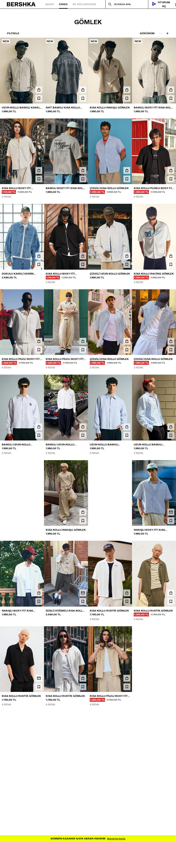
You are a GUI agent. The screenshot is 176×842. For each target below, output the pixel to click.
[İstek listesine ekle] (38, 98)
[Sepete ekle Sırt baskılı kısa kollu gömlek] (82, 89)
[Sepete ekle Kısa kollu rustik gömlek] (126, 592)
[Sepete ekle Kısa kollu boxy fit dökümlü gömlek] (38, 170)
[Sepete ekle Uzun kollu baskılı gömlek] (126, 426)
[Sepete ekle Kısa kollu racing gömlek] (170, 256)
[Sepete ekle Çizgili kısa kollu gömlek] (126, 170)
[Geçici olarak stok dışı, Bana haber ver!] (38, 512)
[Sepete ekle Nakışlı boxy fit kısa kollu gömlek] (126, 512)
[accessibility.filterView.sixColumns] (167, 33)
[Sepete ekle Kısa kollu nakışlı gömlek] (126, 89)
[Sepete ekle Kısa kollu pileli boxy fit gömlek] (38, 341)
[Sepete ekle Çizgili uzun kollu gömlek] (126, 256)
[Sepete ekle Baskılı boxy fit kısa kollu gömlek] (170, 89)
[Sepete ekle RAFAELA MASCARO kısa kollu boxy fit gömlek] (170, 678)
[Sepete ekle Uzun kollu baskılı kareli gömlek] (38, 89)
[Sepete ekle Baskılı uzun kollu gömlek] (38, 426)
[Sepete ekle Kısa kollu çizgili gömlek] (82, 763)
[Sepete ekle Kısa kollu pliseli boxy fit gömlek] (170, 170)
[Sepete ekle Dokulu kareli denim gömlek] (38, 256)
